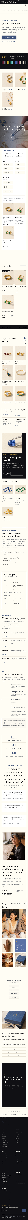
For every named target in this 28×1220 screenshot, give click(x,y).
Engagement (5, 1142)
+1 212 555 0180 (19, 1174)
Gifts (17, 1136)
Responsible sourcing (7, 1155)
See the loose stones (17, 473)
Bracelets (4, 1140)
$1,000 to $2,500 (6, 187)
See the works (9, 37)
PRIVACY (4, 1217)
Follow (23, 903)
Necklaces (4, 1136)
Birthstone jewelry (6, 1198)
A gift (5, 168)
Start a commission (14, 1095)
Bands (3, 1138)
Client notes (4, 1161)
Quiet (17, 172)
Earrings (3, 1134)
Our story (4, 1153)
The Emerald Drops (18, 218)
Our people (4, 1159)
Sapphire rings (5, 1190)
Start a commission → (9, 41)
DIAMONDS (15, 8)
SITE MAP (9, 1217)
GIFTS (26, 8)
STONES (21, 8)
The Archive (18, 1140)
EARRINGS (9, 10)
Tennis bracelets (5, 1194)
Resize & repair (19, 1159)
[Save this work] (12, 203)
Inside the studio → (8, 140)
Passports (18, 1166)
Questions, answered (6, 1175)
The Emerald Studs (7, 241)
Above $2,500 (7, 191)
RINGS (3, 10)
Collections (4, 1144)
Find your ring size (6, 1177)
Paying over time (20, 1161)
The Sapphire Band (7, 218)
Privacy (3, 1183)
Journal (17, 1138)
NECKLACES (17, 10)
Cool (17, 168)
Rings (3, 1132)
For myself (6, 164)
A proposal (6, 172)
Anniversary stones (6, 1201)
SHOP (3, 8)
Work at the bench (6, 1164)
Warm (17, 164)
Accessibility (4, 1181)
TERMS (23, 1216)
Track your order (19, 1153)
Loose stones (19, 1132)
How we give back (6, 1157)
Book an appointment (21, 1181)
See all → (23, 265)
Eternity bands (5, 1196)
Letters (17, 1142)
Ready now (4, 1146)
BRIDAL (8, 8)
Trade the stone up (20, 1164)
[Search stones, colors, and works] (19, 5)
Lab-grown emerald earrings (8, 1192)
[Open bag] (25, 5)
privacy (3, 1213)
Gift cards (4, 1179)
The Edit (17, 1134)
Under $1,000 (7, 182)
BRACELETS (25, 10)
